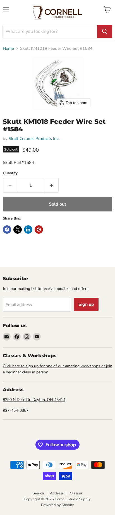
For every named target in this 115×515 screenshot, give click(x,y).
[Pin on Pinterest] (39, 229)
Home (8, 48)
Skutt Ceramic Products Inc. (34, 138)
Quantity (10, 173)
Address (57, 493)
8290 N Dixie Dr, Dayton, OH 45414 (34, 399)
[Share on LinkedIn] (28, 229)
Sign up (86, 304)
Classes (76, 493)
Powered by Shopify (57, 504)
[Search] (104, 31)
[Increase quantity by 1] (51, 185)
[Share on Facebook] (7, 229)
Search (38, 493)
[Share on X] (17, 229)
